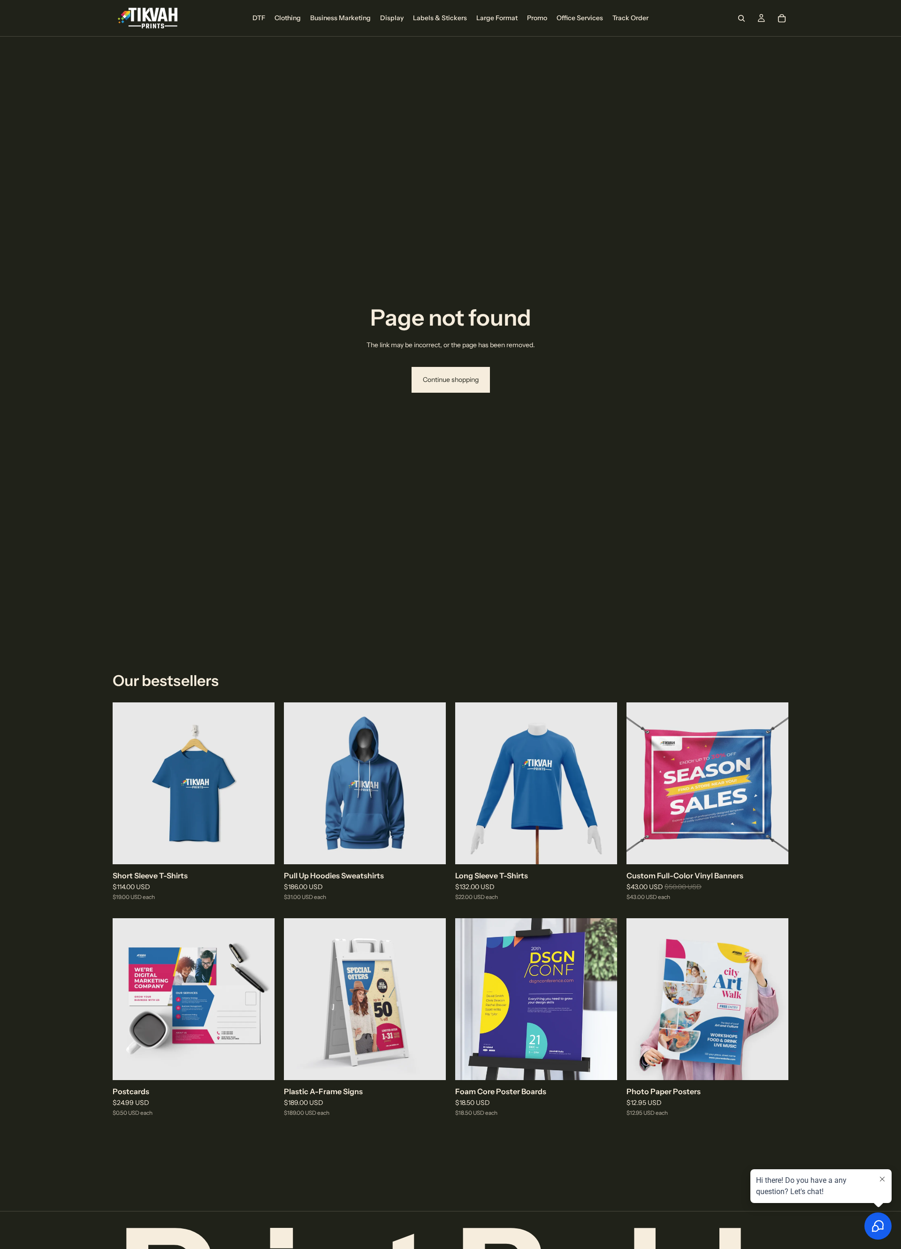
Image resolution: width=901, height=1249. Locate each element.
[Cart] (781, 18)
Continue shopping (451, 379)
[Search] (741, 18)
